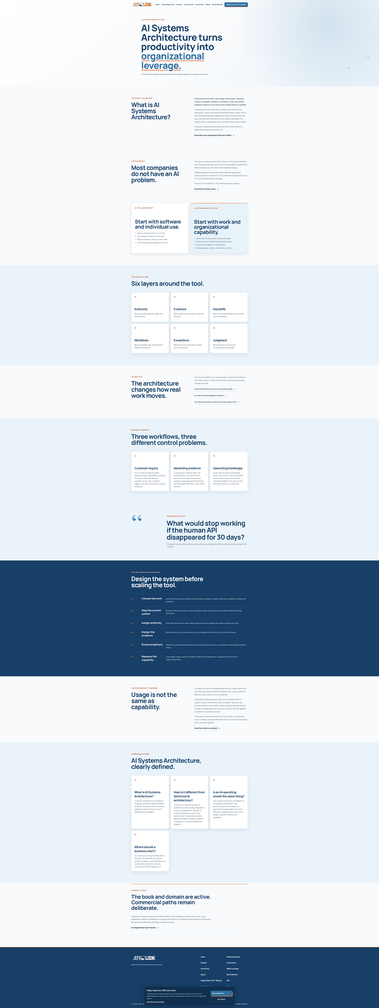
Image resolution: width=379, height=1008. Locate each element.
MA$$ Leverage (233, 968)
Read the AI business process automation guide (214, 389)
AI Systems (200, 4)
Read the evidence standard (207, 728)
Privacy (230, 986)
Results (179, 4)
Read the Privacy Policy (155, 1002)
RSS (228, 980)
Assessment (189, 4)
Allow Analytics (218, 993)
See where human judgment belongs (210, 395)
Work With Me (217, 4)
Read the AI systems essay (206, 189)
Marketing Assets (168, 4)
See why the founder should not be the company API (217, 402)
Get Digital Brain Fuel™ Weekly (145, 927)
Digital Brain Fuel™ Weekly (236, 4)
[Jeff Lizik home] (142, 4)
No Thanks (221, 999)
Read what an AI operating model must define (214, 135)
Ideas (157, 4)
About (208, 4)
